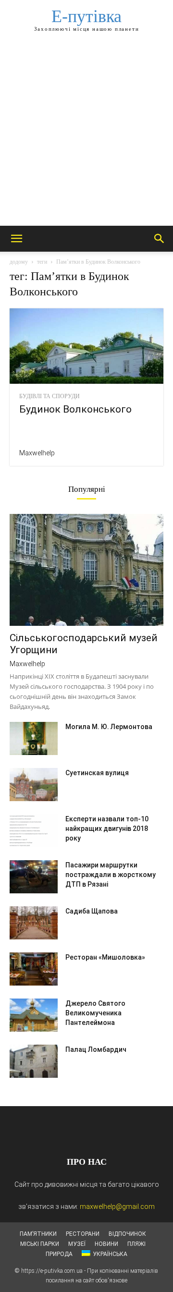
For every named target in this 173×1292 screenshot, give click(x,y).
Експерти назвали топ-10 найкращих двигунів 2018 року (106, 828)
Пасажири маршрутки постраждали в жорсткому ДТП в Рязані (110, 874)
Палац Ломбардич (95, 1049)
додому (19, 261)
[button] (16, 239)
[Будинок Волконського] (86, 346)
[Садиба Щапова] (34, 922)
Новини (106, 1244)
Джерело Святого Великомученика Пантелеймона (95, 1012)
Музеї (77, 1244)
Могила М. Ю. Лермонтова (108, 727)
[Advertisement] (86, 134)
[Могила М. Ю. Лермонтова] (34, 738)
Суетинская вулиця (97, 773)
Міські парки (39, 1244)
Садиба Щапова (91, 911)
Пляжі (136, 1244)
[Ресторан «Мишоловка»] (34, 969)
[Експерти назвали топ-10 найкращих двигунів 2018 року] (34, 830)
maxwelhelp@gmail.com (117, 1206)
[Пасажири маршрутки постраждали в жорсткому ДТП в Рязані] (34, 876)
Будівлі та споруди (49, 396)
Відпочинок (127, 1234)
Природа (59, 1254)
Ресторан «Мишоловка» (105, 957)
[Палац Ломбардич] (34, 1061)
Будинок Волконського (75, 409)
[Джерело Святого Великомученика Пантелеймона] (34, 1015)
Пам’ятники (38, 1234)
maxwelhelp (37, 453)
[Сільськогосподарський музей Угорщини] (86, 570)
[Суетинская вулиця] (34, 784)
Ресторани (82, 1234)
